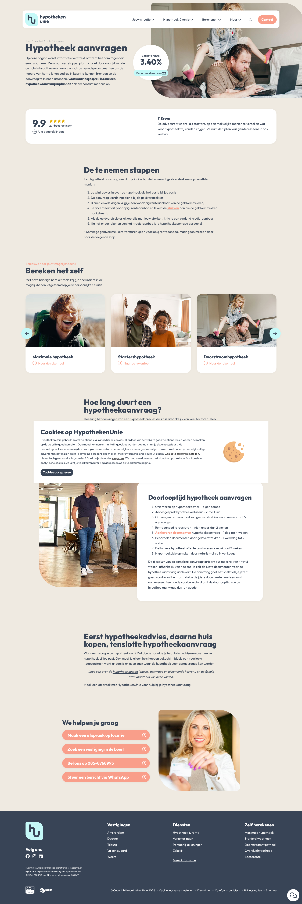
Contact (267, 19)
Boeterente (253, 857)
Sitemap (271, 890)
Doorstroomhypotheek (260, 845)
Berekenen (209, 19)
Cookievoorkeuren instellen (176, 890)
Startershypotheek (258, 839)
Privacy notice (253, 890)
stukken (173, 208)
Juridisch (234, 890)
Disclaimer (204, 890)
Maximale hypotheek (259, 833)
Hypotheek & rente (176, 19)
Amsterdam (115, 833)
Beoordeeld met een (151, 73)
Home (28, 41)
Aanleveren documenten (173, 533)
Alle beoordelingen (51, 132)
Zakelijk (178, 851)
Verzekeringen (183, 839)
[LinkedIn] (41, 856)
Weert (111, 857)
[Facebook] (28, 856)
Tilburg (112, 845)
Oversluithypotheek (258, 851)
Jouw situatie (141, 19)
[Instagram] (34, 856)
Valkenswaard (117, 851)
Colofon (220, 890)
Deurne (112, 839)
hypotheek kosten (125, 672)
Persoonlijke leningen (187, 845)
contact (88, 84)
